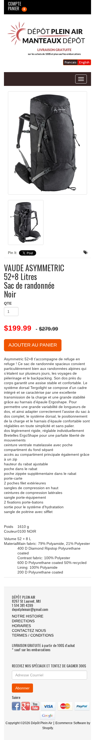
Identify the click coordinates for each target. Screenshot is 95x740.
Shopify (47, 728)
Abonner (22, 688)
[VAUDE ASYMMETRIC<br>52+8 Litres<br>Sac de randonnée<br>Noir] (47, 143)
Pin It (12, 253)
